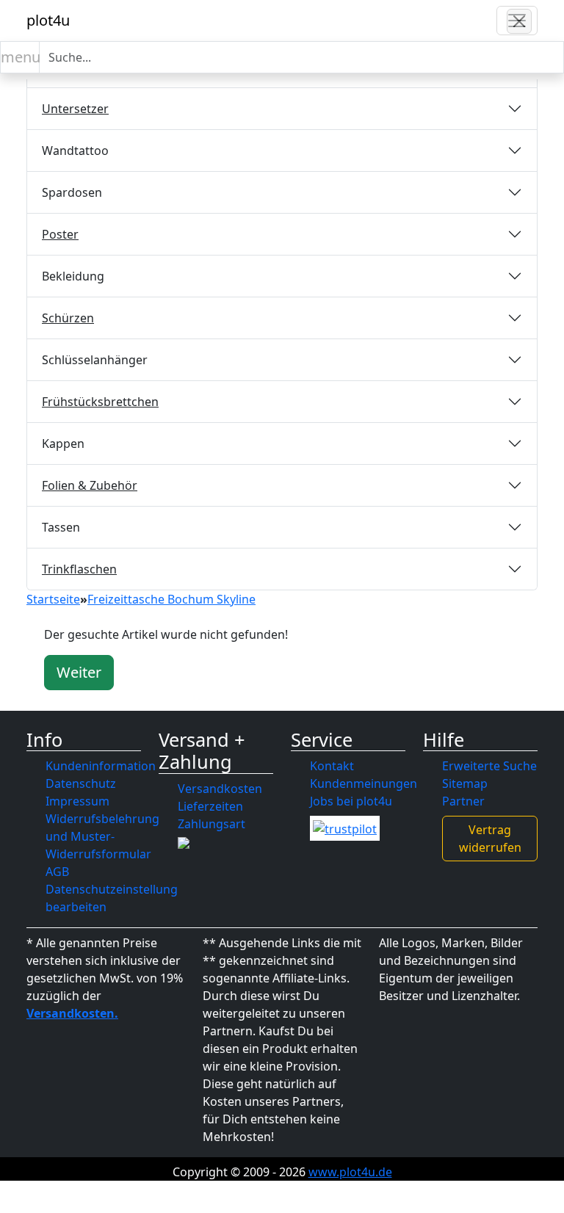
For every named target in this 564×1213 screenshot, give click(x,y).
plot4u (48, 20)
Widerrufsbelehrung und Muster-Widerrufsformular (102, 836)
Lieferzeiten (210, 806)
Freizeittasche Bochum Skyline (171, 599)
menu (20, 57)
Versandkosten (220, 789)
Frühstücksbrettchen (100, 402)
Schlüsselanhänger (95, 360)
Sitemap (465, 783)
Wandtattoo (75, 150)
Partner (463, 801)
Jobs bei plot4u (351, 801)
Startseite (53, 599)
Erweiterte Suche (489, 766)
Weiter (79, 672)
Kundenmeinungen (363, 783)
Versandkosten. (72, 1013)
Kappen (63, 443)
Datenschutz (81, 783)
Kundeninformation (101, 766)
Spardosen (72, 192)
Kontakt (332, 766)
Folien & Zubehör (89, 485)
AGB (57, 871)
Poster (60, 234)
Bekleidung (73, 276)
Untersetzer (75, 109)
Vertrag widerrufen (490, 838)
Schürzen (68, 318)
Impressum (77, 801)
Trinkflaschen (79, 569)
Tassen (61, 527)
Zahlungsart (211, 824)
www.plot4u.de (350, 1172)
